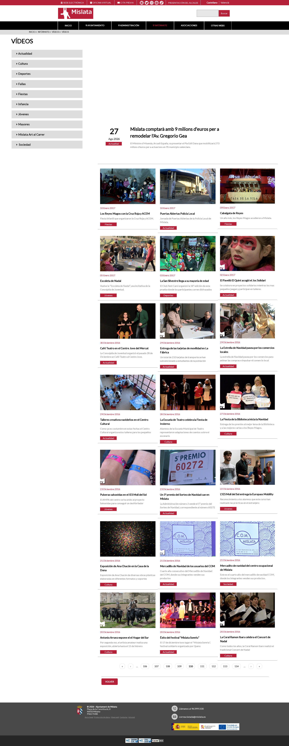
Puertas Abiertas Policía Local (177, 213)
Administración (129, 25)
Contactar (124, 717)
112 (215, 666)
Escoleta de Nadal (110, 280)
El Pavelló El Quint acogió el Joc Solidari (243, 280)
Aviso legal (89, 717)
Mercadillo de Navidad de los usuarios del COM (187, 566)
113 (226, 666)
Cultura (23, 63)
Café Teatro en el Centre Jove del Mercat (124, 348)
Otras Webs (218, 25)
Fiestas (23, 94)
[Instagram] (151, 3)
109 (180, 666)
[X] (146, 3)
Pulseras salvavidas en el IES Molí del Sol (123, 494)
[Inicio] (73, 13)
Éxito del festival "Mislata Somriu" (179, 637)
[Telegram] (156, 3)
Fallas (22, 84)
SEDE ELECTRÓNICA (73, 2)
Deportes (24, 73)
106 (146, 666)
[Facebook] (141, 3)
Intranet (131, 717)
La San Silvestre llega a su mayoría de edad (184, 280)
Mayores (24, 124)
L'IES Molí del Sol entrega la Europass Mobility (246, 494)
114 (238, 666)
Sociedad (24, 144)
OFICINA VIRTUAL (102, 2)
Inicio (68, 25)
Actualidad (25, 53)
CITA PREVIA (127, 2)
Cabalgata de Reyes (231, 213)
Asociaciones (189, 25)
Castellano (212, 2)
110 (192, 667)
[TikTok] (161, 3)
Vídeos (55, 32)
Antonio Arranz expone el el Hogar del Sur (124, 637)
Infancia (23, 104)
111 (203, 666)
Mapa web (115, 717)
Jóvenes (23, 114)
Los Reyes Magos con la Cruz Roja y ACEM (125, 213)
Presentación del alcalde (183, 3)
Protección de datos (102, 717)
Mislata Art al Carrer (31, 134)
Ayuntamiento (95, 25)
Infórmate (161, 25)
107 (157, 666)
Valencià (225, 2)
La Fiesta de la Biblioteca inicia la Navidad (244, 419)
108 (169, 666)
